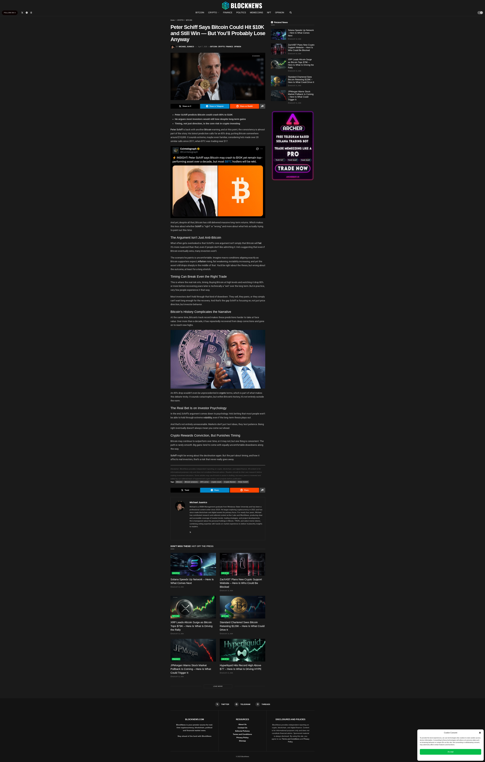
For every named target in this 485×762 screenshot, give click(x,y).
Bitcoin (207, 129)
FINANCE (227, 12)
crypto (222, 393)
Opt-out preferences (443, 757)
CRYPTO (212, 12)
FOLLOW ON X (10, 13)
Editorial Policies (242, 731)
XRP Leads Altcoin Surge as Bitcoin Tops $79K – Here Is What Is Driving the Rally (191, 626)
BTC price (205, 482)
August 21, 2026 (178, 633)
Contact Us (242, 728)
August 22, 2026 (178, 587)
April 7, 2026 (202, 47)
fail (259, 243)
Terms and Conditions (242, 734)
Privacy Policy (242, 738)
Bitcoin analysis (191, 482)
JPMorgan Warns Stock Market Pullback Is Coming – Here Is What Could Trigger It (191, 669)
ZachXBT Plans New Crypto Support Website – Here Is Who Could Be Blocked (241, 583)
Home (173, 20)
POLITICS (241, 12)
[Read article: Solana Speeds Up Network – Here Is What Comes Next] (193, 564)
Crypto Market (229, 482)
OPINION (279, 12)
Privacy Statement (457, 757)
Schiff (198, 226)
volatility (207, 417)
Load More (218, 686)
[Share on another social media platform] (262, 106)
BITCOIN (200, 12)
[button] (480, 732)
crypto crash (216, 482)
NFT (269, 12)
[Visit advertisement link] (292, 145)
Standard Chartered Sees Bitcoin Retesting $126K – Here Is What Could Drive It (242, 626)
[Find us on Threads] (31, 12)
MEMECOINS (256, 12)
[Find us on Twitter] (22, 12)
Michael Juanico (186, 47)
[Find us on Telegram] (27, 12)
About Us (242, 724)
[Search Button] (291, 12)
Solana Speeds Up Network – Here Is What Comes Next (301, 33)
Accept (450, 752)
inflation (202, 261)
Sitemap (242, 741)
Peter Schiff (177, 129)
